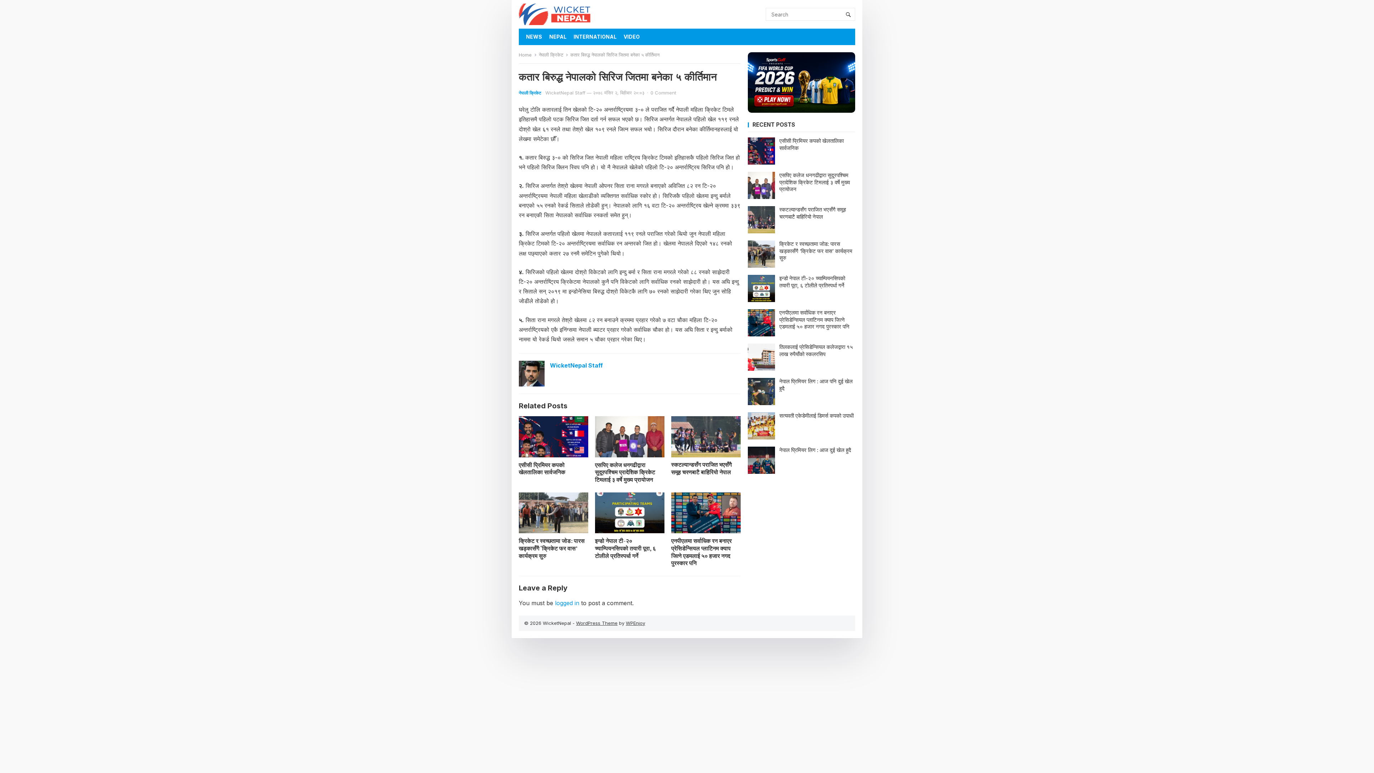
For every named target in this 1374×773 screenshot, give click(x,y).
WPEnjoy (635, 623)
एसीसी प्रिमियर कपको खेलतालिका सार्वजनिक (542, 468)
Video (632, 37)
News (534, 37)
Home (525, 55)
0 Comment (663, 93)
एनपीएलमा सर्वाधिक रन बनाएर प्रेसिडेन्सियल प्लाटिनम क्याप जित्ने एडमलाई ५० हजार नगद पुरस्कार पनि (701, 552)
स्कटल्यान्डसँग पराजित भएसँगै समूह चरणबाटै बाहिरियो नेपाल (701, 468)
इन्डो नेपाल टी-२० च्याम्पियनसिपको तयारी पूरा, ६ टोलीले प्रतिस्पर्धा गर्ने (625, 548)
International (595, 37)
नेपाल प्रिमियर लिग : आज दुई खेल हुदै (815, 450)
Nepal (557, 37)
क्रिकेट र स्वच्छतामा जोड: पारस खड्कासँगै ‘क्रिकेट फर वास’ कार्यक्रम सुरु (552, 548)
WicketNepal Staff (565, 93)
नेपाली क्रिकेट (551, 55)
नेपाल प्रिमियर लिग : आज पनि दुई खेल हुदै (816, 385)
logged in (567, 603)
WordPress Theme (597, 623)
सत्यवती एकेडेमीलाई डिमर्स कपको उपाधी (816, 415)
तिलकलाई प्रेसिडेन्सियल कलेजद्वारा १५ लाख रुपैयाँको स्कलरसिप (816, 351)
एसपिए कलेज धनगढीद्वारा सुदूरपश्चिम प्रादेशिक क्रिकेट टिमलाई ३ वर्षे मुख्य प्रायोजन (625, 472)
